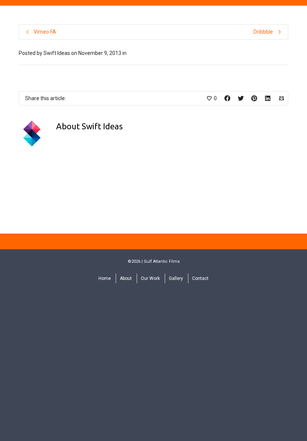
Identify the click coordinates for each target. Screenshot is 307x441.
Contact (200, 278)
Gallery (176, 278)
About (126, 278)
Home (104, 278)
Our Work (150, 278)
